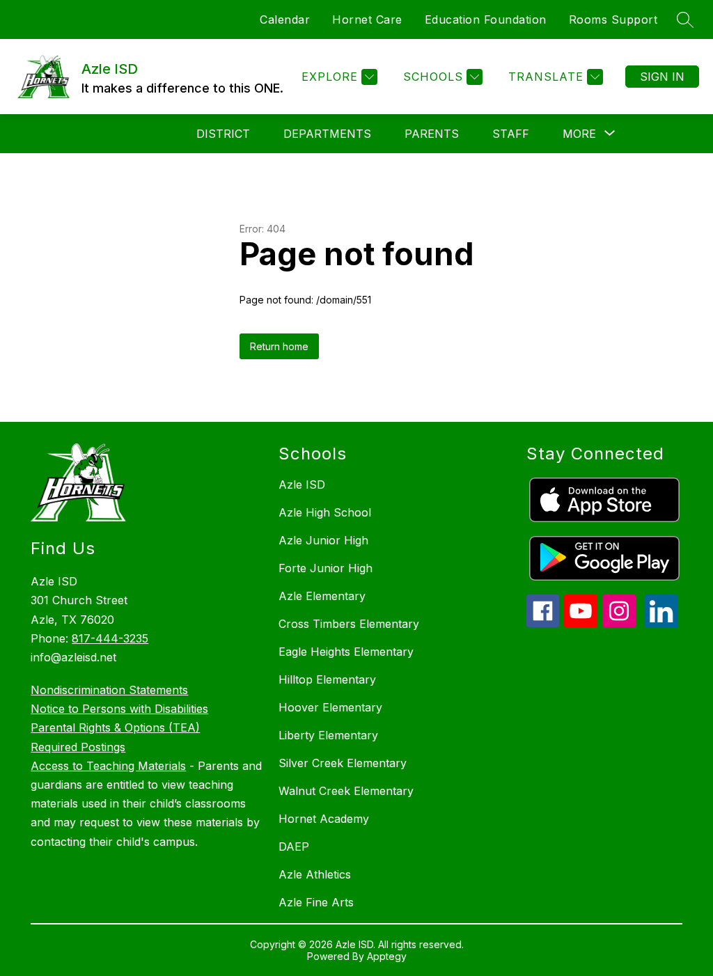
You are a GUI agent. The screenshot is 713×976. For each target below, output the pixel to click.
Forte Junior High (326, 568)
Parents (432, 134)
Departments (327, 134)
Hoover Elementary (330, 707)
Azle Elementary (322, 596)
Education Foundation (486, 19)
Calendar (285, 19)
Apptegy (387, 956)
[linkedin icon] (661, 624)
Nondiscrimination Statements (109, 690)
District (223, 134)
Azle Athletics (315, 874)
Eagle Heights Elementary (346, 652)
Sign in (662, 77)
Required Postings (78, 747)
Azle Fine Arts (316, 902)
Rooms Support (613, 19)
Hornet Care (367, 19)
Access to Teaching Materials (108, 766)
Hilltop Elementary (327, 679)
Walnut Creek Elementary (346, 791)
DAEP (294, 846)
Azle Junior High (323, 540)
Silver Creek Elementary (343, 763)
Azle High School (325, 512)
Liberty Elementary (328, 735)
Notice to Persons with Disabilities (119, 709)
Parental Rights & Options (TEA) (115, 727)
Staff (510, 134)
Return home (279, 346)
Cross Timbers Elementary (349, 624)
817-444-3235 (110, 638)
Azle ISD (302, 484)
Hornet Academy (324, 819)
